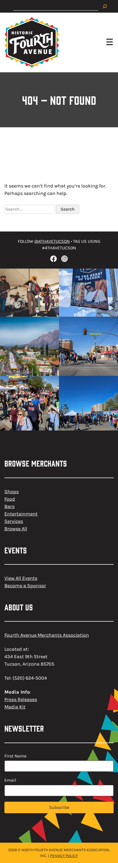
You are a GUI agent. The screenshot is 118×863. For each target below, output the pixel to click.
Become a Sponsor (25, 586)
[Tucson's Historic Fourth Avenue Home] (31, 42)
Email (11, 780)
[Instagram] (64, 258)
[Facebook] (53, 258)
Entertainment (21, 514)
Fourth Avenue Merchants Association (46, 635)
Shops (11, 492)
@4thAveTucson (52, 241)
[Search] (104, 6)
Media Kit (15, 707)
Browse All (15, 529)
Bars (9, 506)
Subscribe (59, 807)
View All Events (20, 578)
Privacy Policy (64, 855)
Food (9, 499)
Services (13, 521)
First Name (15, 756)
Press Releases (20, 699)
